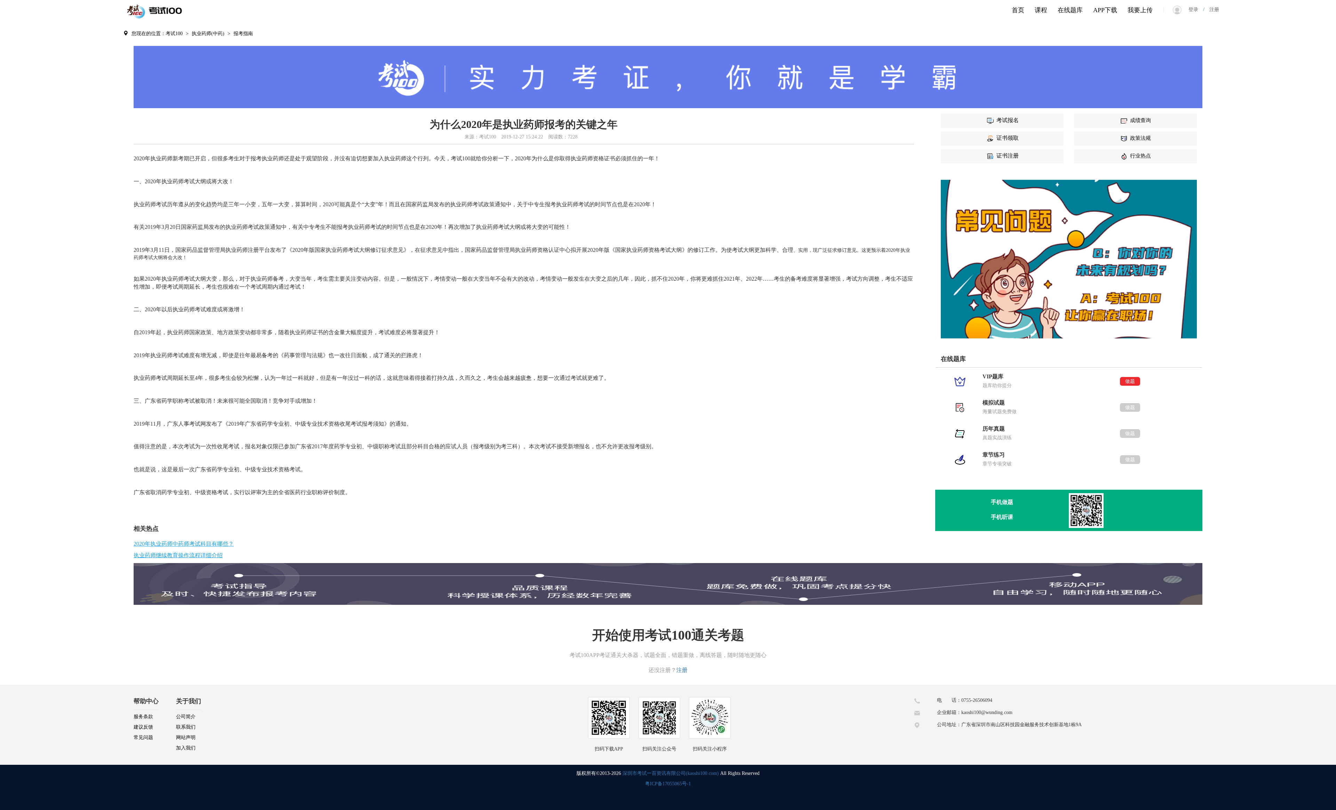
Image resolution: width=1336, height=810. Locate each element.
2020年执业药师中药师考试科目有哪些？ (184, 544)
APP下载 (1105, 10)
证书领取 (1007, 138)
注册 (1211, 9)
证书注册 (1007, 156)
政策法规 (1140, 138)
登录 (1195, 9)
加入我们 (186, 748)
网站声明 (186, 737)
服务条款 (143, 716)
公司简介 (186, 716)
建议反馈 (143, 727)
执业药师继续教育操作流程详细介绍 (178, 555)
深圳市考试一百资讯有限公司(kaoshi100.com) (670, 773)
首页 (1018, 10)
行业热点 (1140, 156)
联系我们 (186, 727)
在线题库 (1070, 10)
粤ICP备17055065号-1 (668, 783)
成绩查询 (1140, 120)
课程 (1041, 10)
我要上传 (1140, 10)
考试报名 (1007, 120)
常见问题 (143, 737)
